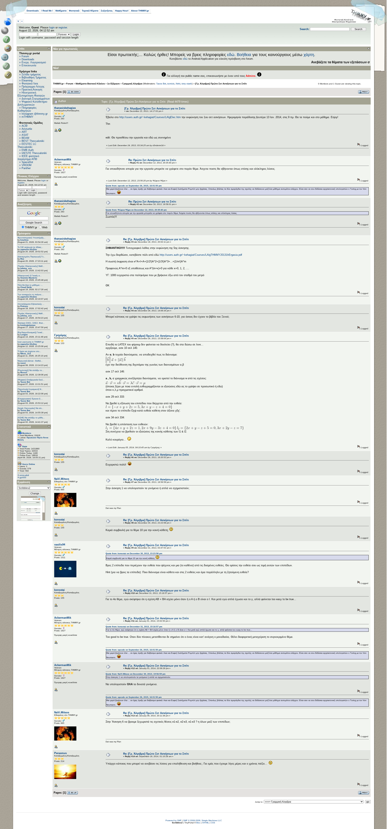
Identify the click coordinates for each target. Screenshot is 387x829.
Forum (25, 56)
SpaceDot (27, 162)
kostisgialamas (27, 325)
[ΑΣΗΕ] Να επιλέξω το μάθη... (31, 418)
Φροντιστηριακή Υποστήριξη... (31, 238)
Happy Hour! (122, 10)
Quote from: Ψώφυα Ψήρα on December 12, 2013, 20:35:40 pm (136, 210)
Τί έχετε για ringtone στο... (29, 351)
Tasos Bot (25, 382)
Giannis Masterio (28, 278)
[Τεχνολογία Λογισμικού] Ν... (30, 389)
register (62, 27)
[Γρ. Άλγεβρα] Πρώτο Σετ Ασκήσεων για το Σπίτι (221, 83)
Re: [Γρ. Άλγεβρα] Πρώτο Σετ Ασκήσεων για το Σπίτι (156, 239)
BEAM (25, 137)
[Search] (9, 48)
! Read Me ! (47, 10)
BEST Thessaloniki (33, 140)
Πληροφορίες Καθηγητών (27, 109)
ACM (24, 125)
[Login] (7, 66)
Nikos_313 (25, 353)
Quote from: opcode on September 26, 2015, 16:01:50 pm (134, 186)
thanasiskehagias (65, 107)
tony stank (187, 83)
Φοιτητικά (74, 10)
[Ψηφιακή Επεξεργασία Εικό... (31, 380)
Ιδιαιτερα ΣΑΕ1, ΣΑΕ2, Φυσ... (31, 323)
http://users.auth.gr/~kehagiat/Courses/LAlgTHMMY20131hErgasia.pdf (201, 254)
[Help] (7, 39)
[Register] (9, 75)
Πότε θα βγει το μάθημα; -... (30, 285)
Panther (26, 168)
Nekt (178, 83)
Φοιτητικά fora (30, 83)
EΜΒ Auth (28, 150)
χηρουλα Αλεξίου (28, 249)
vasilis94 (59, 544)
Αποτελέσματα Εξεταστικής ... (31, 304)
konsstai (59, 307)
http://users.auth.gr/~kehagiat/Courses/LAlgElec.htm (150, 117)
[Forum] (5, 30)
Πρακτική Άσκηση (32, 89)
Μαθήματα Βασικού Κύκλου (90, 83)
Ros (22, 259)
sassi (23, 363)
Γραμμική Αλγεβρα (132, 83)
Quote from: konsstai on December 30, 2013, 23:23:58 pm (134, 553)
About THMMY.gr (140, 10)
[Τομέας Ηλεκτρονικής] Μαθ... (31, 266)
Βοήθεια (244, 54)
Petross (24, 306)
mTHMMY (27, 116)
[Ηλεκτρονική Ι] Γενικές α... (30, 275)
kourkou (24, 240)
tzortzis (171, 83)
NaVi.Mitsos (61, 478)
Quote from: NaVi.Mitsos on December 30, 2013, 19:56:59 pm (135, 674)
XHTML (205, 823)
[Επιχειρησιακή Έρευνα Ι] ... (30, 399)
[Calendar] (5, 57)
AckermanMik (62, 159)
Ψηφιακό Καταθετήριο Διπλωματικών (32, 103)
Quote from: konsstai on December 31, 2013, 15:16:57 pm (134, 626)
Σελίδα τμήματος (31, 74)
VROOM (26, 165)
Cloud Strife (26, 287)
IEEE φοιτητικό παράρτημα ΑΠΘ (28, 158)
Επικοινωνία (29, 65)
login (52, 27)
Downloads (33, 10)
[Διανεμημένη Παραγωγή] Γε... (31, 257)
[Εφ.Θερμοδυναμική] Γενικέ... (31, 332)
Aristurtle (27, 128)
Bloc (198, 823)
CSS (213, 823)
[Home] (9, 22)
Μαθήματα (61, 10)
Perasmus (60, 753)
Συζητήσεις (107, 10)
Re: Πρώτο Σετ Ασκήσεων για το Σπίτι (152, 160)
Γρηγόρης (60, 335)
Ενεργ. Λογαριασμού (34, 62)
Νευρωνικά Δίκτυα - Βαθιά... (30, 361)
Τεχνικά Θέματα (90, 10)
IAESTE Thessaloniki (34, 153)
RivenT (23, 372)
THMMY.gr (58, 83)
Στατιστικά (24, 426)
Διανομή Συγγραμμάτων (36, 98)
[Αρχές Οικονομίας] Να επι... (30, 408)
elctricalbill (24, 475)
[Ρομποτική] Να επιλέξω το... (31, 370)
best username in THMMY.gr (31, 342)
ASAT (25, 134)
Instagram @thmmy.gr (35, 113)
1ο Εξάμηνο (113, 83)
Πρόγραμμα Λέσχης (33, 86)
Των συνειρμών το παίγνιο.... (31, 294)
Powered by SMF (173, 820)
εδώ (230, 54)
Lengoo (24, 334)
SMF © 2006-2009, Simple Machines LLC (202, 820)
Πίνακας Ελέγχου (28, 176)
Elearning (27, 80)
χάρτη (309, 54)
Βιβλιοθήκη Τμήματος (34, 77)
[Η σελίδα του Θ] (59, 131)
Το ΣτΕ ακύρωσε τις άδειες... (30, 247)
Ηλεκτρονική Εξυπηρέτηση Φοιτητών (31, 94)
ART (24, 131)
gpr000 (23, 477)
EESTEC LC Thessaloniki (27, 145)
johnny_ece (26, 268)
